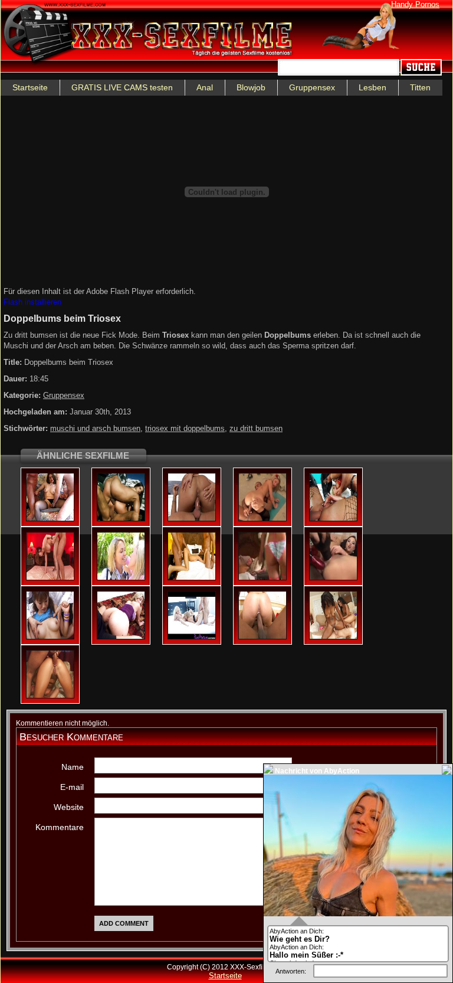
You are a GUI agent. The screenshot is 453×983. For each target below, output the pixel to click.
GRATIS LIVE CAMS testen (122, 87)
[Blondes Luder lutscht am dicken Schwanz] (50, 696)
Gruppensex (312, 87)
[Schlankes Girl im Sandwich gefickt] (192, 578)
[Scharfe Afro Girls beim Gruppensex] (333, 637)
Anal (204, 87)
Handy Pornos (415, 4)
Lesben (372, 87)
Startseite (30, 87)
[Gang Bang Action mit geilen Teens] (262, 519)
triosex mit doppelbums (185, 428)
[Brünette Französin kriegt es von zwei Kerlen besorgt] (50, 519)
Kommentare (59, 827)
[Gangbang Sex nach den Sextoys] (333, 578)
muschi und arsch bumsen (95, 428)
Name (72, 767)
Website (69, 807)
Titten (420, 87)
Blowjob (251, 87)
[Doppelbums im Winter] (121, 519)
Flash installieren (32, 302)
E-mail (72, 787)
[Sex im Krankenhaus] (333, 519)
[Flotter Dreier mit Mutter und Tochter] (121, 578)
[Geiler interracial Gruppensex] (262, 637)
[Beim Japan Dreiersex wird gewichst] (50, 637)
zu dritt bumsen (256, 428)
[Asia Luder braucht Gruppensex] (50, 578)
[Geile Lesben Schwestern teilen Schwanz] (192, 519)
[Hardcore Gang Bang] (262, 578)
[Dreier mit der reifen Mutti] (121, 637)
